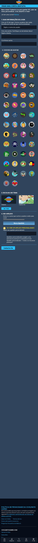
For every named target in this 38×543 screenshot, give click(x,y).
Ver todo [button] (6, 208)
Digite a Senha (6, 33)
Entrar (16, 14)
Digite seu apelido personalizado (13, 230)
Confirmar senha (6, 40)
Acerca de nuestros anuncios (10, 521)
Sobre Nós (4, 535)
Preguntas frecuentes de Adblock (11, 523)
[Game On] (26, 199)
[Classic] (8, 199)
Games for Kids (5, 532)
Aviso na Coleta (6, 519)
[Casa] (19, 2)
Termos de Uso (17, 519)
